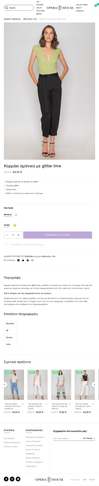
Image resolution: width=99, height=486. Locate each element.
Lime (8, 344)
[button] (26, 244)
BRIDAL (39, 14)
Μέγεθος (8, 215)
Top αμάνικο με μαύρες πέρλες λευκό (35, 406)
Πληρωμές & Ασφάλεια (35, 437)
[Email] (32, 260)
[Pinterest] (28, 260)
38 (7, 330)
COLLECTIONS (82, 5)
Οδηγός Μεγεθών (33, 458)
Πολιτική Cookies (10, 446)
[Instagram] (12, 479)
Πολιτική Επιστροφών (34, 445)
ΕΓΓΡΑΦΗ (88, 438)
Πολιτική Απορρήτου (12, 442)
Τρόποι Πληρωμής (33, 441)
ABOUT (79, 8)
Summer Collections (12, 19)
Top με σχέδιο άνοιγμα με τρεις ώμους (83, 406)
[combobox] (21, 7)
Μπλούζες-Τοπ (30, 19)
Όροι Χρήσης (9, 438)
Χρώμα (7, 225)
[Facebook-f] (6, 479)
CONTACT (80, 11)
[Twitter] (23, 260)
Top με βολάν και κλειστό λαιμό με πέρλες (60, 406)
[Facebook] (18, 260)
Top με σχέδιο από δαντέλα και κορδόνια (12, 406)
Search (6, 7)
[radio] (16, 215)
